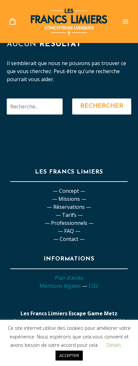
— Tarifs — (69, 214)
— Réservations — (69, 206)
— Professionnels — (69, 222)
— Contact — (69, 239)
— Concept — (69, 190)
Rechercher (101, 106)
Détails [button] (114, 345)
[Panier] (12, 22)
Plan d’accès (69, 277)
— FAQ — (69, 230)
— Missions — (69, 198)
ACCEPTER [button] (69, 355)
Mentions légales (60, 285)
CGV (94, 285)
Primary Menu (125, 21)
